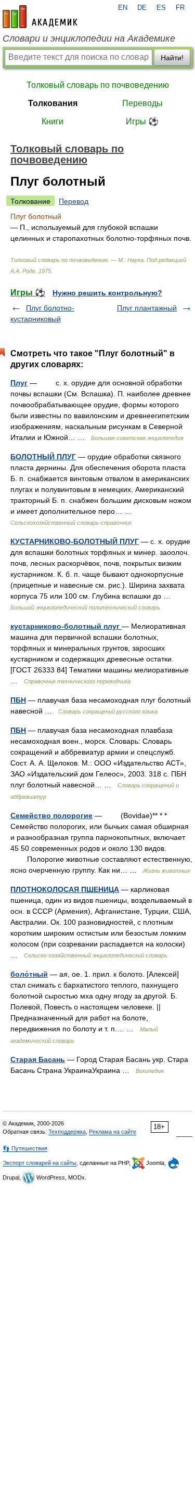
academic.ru (40, 16)
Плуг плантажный (147, 308)
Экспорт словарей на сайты (39, 1163)
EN (122, 7)
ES (161, 7)
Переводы (142, 103)
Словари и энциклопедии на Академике (89, 38)
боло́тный (29, 974)
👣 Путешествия (25, 1148)
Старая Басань (37, 1059)
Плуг (19, 383)
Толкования (52, 103)
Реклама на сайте (112, 1132)
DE (142, 7)
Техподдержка (67, 1132)
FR (180, 7)
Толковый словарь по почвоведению (98, 85)
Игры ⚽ (142, 121)
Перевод (73, 201)
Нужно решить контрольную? (107, 293)
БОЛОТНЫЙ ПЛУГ (43, 456)
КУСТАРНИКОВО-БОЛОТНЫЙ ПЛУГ (74, 541)
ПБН (18, 700)
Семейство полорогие (51, 815)
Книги (52, 121)
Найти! (172, 58)
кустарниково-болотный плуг (66, 626)
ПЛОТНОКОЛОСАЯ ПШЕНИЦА (64, 889)
